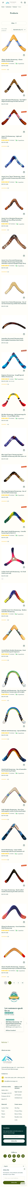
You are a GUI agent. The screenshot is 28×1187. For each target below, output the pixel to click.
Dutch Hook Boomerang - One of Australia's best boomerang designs (13, 770)
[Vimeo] (14, 1160)
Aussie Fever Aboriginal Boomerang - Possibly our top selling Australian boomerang (12, 220)
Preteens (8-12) (5, 1096)
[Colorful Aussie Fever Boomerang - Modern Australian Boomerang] (14, 595)
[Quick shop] (24, 55)
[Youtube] (14, 1156)
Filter (13, 23)
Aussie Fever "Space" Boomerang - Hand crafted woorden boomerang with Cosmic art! (13, 178)
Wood (19, 6)
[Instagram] (18, 1156)
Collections (8, 6)
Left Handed (18, 1095)
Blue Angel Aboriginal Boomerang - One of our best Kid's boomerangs (13, 492)
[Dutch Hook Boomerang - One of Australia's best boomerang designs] (14, 754)
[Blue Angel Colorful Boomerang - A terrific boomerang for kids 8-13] (14, 517)
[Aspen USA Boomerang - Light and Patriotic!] (14, 121)
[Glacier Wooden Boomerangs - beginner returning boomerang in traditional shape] (14, 952)
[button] (21, 2)
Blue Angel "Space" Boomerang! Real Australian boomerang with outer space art (13, 455)
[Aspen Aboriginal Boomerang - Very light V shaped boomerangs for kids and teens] (14, 85)
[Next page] (22, 982)
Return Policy (18, 1114)
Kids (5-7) (4, 1099)
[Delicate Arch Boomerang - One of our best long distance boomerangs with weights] (14, 676)
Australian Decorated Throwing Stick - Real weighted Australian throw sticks (12, 339)
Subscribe (14, 1141)
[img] (15, 1013)
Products (15, 6)
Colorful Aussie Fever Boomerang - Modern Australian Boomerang (14, 610)
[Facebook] (5, 1156)
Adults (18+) (4, 1090)
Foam (3, 1111)
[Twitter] (9, 1156)
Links (16, 1120)
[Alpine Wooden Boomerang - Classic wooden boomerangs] (14, 45)
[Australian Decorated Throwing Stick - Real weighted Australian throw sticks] (14, 324)
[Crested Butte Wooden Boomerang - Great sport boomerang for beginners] (14, 635)
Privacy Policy (18, 1111)
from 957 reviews (9, 1014)
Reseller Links (18, 1117)
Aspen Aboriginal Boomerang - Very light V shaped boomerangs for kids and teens (13, 100)
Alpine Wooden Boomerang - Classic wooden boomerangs (12, 60)
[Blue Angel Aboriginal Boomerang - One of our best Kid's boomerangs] (14, 476)
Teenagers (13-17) (6, 1093)
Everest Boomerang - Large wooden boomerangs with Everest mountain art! (12, 850)
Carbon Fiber (4, 1108)
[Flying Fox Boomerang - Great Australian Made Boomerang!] (14, 912)
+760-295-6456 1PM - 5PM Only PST (14, 1077)
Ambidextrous (18, 1098)
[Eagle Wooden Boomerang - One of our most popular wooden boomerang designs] (14, 795)
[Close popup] (24, 1169)
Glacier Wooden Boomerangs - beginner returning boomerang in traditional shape (13, 967)
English (6, 1166)
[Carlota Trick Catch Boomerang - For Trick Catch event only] (14, 557)
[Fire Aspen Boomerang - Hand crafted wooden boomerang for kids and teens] (14, 875)
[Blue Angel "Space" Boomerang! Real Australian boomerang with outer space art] (14, 440)
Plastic (3, 1114)
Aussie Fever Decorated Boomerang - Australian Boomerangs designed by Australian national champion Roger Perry (13, 261)
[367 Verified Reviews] (14, 1002)
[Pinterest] (23, 1156)
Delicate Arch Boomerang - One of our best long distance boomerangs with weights (13, 691)
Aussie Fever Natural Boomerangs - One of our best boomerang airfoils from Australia (13, 302)
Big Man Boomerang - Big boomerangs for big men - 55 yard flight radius (13, 415)
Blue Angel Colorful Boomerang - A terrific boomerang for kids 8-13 (13, 532)
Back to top (4, 1042)
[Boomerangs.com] (11, 2)
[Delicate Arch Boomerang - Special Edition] (14, 716)
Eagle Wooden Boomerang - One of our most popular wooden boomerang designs (13, 810)
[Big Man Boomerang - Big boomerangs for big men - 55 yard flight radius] (14, 400)
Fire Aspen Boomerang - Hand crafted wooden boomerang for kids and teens (12, 890)
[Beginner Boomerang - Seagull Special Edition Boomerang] (14, 360)
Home (2, 6)
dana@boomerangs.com (11, 1081)
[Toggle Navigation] (3, 2)
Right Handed (18, 1092)
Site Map (17, 1108)
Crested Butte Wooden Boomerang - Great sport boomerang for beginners (13, 651)
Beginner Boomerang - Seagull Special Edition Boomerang (12, 375)
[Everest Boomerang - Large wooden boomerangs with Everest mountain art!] (14, 835)
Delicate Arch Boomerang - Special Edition (13, 730)
